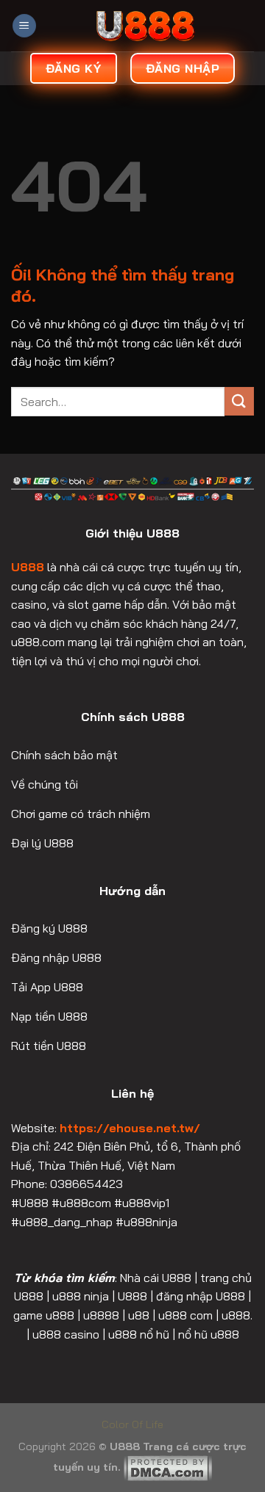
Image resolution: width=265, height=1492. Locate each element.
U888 (27, 567)
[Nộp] (239, 401)
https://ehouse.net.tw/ (130, 1127)
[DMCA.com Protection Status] (168, 1467)
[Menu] (24, 26)
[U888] (145, 25)
